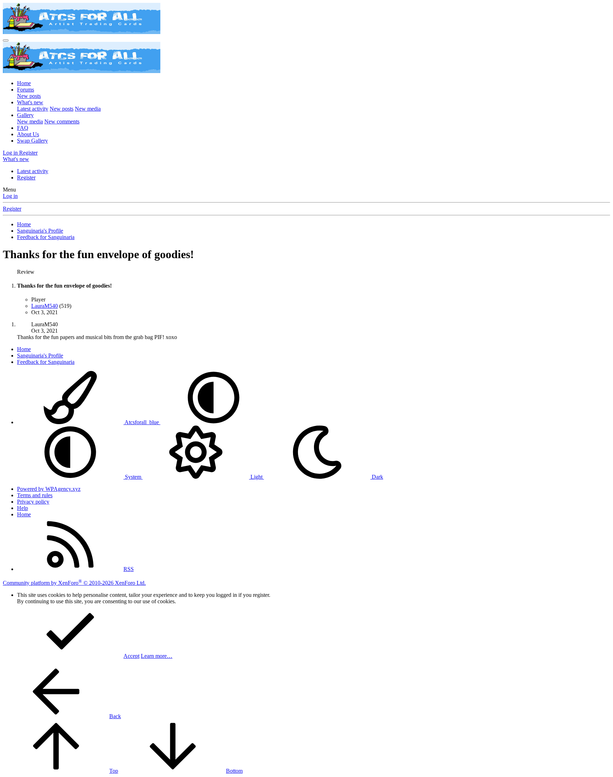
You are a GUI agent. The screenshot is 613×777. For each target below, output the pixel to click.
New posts (29, 96)
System (133, 477)
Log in (10, 196)
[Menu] (6, 40)
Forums (25, 90)
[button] (213, 422)
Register (26, 177)
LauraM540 (44, 306)
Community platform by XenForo (74, 583)
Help (22, 508)
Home (24, 83)
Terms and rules (35, 495)
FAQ (22, 128)
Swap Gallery (32, 141)
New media (88, 109)
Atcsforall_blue (141, 422)
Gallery (25, 115)
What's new (30, 102)
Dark (376, 477)
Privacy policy (33, 502)
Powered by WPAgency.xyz (49, 489)
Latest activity (32, 109)
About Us (28, 134)
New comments (61, 121)
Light (256, 477)
